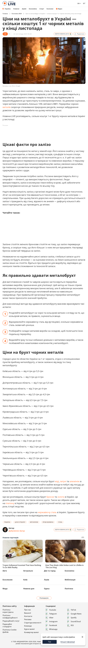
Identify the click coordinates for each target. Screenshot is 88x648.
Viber (51, 617)
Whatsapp (53, 629)
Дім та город (49, 571)
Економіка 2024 (17, 14)
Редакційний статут (11, 621)
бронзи (50, 496)
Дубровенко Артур (17, 531)
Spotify (73, 617)
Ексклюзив (7, 580)
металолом (34, 522)
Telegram (53, 614)
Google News (76, 614)
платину (10, 503)
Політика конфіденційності (10, 616)
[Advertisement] (42, 132)
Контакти (28, 616)
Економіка (33, 9)
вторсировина (48, 522)
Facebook (53, 625)
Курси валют (29, 629)
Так (49, 642)
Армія (24, 9)
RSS (72, 625)
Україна (8, 9)
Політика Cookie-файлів (10, 631)
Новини (16, 9)
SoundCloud (76, 621)
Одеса (46, 588)
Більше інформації (68, 642)
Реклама (27, 619)
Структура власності (32, 622)
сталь (60, 522)
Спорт (41, 9)
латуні (63, 481)
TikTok (73, 610)
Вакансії (27, 613)
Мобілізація (70, 580)
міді (57, 481)
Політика (69, 588)
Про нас (27, 610)
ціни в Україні (20, 522)
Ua (78, 3)
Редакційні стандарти (7, 625)
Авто (5, 571)
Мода (5, 588)
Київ (25, 580)
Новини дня (28, 588)
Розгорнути (44, 598)
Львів (46, 580)
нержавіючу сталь (47, 512)
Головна (5, 14)
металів (6, 107)
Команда (28, 626)
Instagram (53, 621)
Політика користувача (8, 611)
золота (60, 496)
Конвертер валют (31, 632)
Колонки (50, 9)
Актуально (28, 571)
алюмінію (75, 481)
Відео (60, 9)
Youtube (52, 610)
